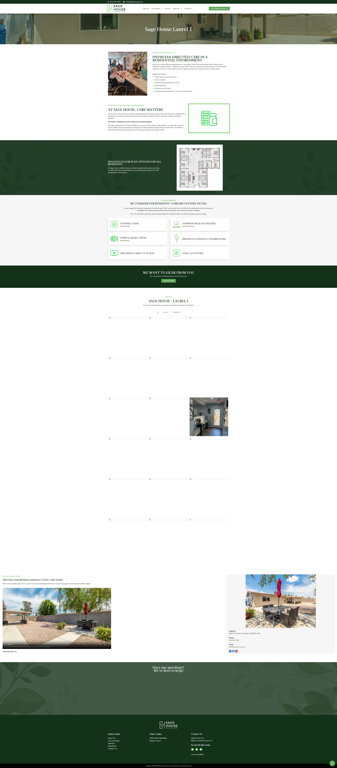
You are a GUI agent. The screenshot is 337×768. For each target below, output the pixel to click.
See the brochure (188, 226)
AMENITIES (176, 312)
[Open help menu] (332, 763)
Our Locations (155, 8)
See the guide (124, 226)
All (158, 312)
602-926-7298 (234, 640)
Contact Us (187, 8)
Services (167, 8)
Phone (231, 638)
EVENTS (165, 312)
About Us (146, 8)
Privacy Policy (155, 741)
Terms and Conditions (158, 738)
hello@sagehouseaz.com (237, 647)
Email (231, 644)
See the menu (125, 240)
